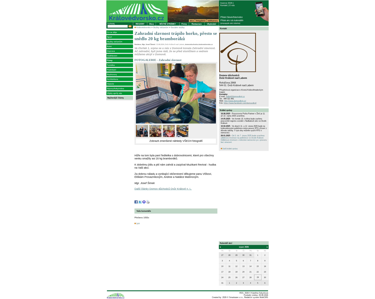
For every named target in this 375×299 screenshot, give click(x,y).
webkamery (213, 21)
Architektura (112, 79)
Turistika (111, 65)
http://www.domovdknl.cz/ (235, 101)
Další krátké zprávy (230, 149)
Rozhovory (112, 74)
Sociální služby (178, 27)
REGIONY (140, 24)
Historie (110, 84)
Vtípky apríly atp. (114, 93)
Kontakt (223, 5)
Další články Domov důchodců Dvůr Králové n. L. (163, 188)
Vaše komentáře (144, 211)
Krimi (109, 46)
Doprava (111, 51)
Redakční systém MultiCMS (256, 297)
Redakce (137, 44)
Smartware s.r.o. (236, 297)
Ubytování (211, 24)
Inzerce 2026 (226, 3)
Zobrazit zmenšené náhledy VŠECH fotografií (176, 140)
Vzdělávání (112, 55)
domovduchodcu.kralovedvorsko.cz (199, 44)
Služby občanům (114, 41)
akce (192, 21)
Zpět (138, 224)
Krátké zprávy (226, 110)
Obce (151, 24)
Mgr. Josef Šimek (148, 44)
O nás (232, 5)
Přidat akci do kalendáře (231, 20)
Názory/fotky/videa (115, 88)
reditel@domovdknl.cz (235, 96)
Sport (109, 37)
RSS (241, 293)
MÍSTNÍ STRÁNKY (168, 24)
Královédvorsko (143, 27)
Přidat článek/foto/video (231, 17)
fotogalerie (201, 21)
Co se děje (112, 32)
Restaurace (197, 24)
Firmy (109, 60)
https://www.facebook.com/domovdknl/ (240, 103)
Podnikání (111, 70)
